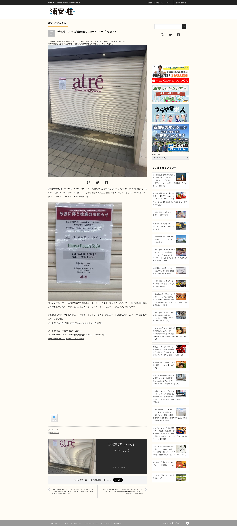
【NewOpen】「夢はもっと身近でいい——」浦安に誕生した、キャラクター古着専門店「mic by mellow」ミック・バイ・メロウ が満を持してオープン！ (170, 299)
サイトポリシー (105, 523)
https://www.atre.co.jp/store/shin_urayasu (66, 339)
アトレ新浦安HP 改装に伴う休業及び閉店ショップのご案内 (75, 323)
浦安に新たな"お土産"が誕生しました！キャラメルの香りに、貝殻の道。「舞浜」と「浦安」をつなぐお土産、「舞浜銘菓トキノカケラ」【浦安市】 (170, 180)
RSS (187, 523)
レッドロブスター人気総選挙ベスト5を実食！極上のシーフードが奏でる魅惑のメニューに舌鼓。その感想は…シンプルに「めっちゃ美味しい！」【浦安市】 (170, 433)
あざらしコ (54, 430)
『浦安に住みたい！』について (159, 2)
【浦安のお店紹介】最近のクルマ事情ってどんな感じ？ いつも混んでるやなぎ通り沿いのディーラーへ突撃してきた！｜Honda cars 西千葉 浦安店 (122, 491)
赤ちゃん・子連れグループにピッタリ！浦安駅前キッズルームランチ (163, 465)
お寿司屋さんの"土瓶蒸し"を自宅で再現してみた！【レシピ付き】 (164, 365)
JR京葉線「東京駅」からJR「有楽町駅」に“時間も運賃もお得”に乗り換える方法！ (163, 270)
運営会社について (76, 523)
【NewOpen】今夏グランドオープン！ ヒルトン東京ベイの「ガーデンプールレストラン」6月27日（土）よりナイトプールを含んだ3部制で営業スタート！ (170, 255)
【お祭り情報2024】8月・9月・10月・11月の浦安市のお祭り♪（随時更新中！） (164, 283)
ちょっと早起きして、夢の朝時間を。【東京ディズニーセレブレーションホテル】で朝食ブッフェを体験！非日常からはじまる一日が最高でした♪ (170, 199)
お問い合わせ (181, 2)
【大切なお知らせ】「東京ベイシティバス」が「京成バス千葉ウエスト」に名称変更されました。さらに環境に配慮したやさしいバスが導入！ (170, 396)
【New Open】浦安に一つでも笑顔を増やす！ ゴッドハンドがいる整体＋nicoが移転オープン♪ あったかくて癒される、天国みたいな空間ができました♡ (72, 491)
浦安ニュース (54, 433)
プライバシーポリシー (91, 523)
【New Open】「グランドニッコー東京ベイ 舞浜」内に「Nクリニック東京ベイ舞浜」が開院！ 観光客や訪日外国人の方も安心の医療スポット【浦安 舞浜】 (170, 415)
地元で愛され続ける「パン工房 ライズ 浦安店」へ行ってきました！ (164, 226)
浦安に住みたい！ (177, 523)
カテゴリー (156, 155)
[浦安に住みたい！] (74, 12)
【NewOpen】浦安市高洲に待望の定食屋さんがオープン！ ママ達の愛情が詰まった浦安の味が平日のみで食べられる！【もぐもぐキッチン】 (170, 333)
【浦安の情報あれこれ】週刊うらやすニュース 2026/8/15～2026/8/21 (163, 239)
